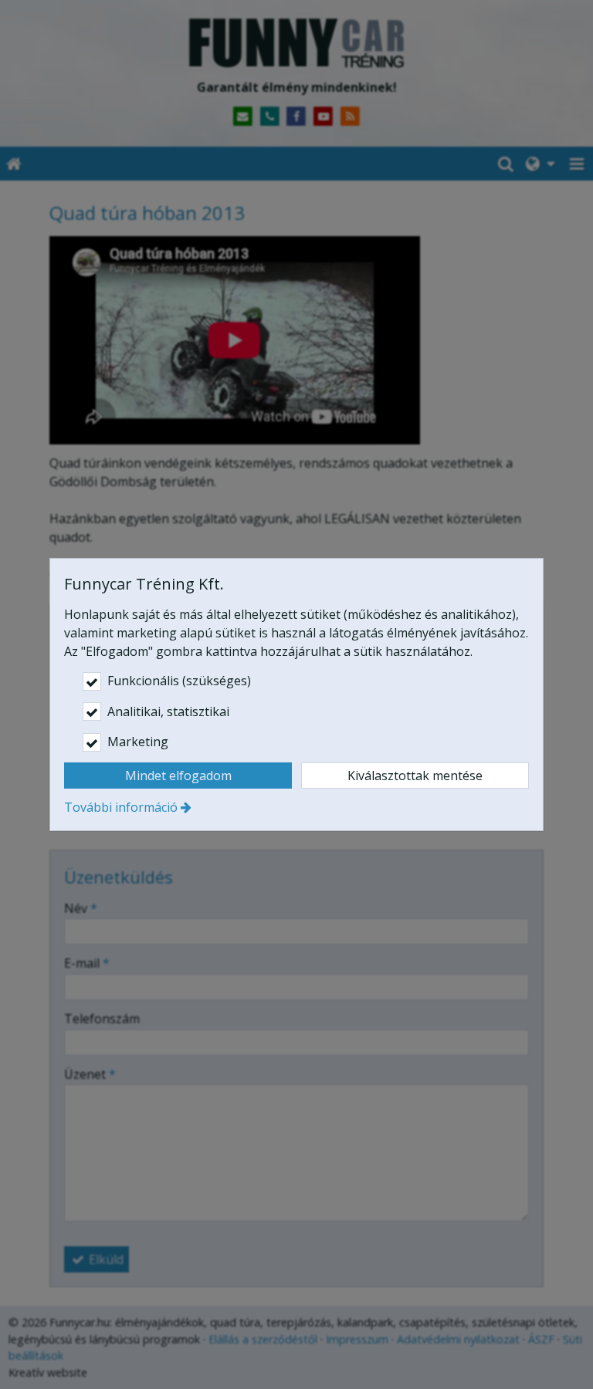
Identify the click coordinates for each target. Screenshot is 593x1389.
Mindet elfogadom (178, 775)
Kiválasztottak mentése (415, 775)
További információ (121, 807)
